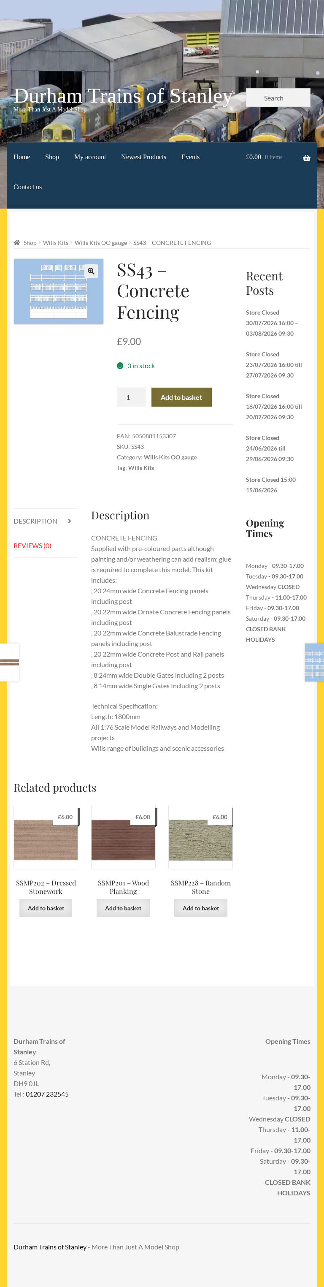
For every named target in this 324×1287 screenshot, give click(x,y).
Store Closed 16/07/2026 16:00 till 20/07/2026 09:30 (274, 406)
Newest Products (143, 156)
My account (90, 156)
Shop (52, 156)
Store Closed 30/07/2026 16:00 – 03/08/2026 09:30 (272, 323)
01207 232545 (47, 1094)
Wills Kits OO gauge (101, 242)
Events (190, 156)
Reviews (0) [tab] (32, 545)
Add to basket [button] (46, 908)
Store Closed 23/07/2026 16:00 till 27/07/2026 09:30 (274, 364)
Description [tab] (35, 521)
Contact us (28, 186)
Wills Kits (55, 242)
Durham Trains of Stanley (123, 95)
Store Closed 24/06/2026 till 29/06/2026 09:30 (270, 448)
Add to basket (181, 397)
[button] (91, 271)
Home (22, 156)
